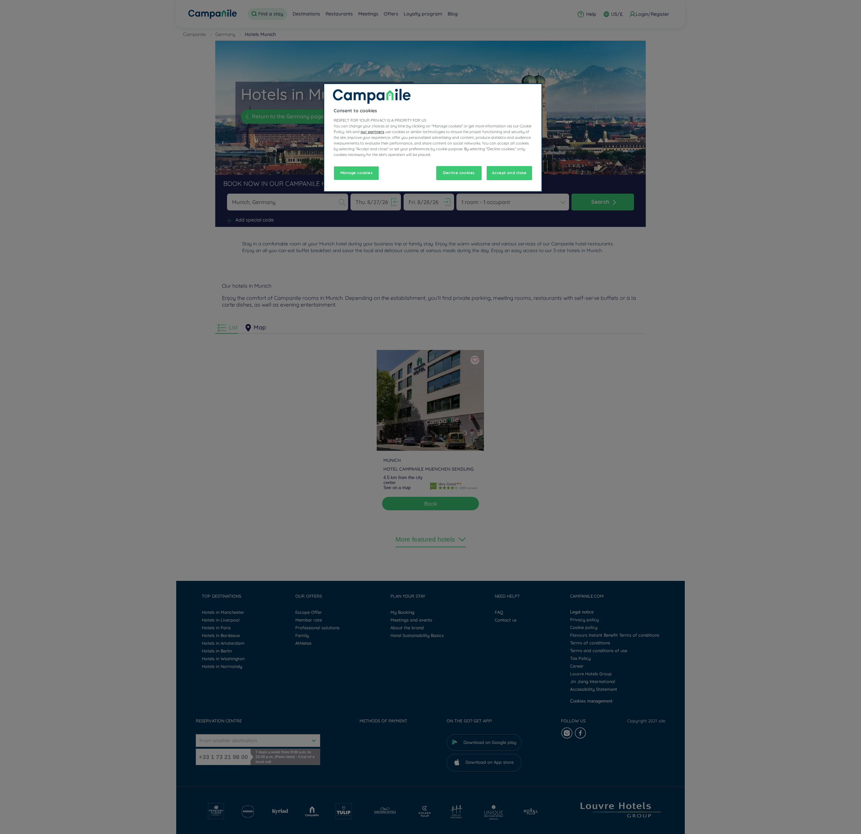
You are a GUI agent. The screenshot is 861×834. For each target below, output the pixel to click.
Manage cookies (356, 172)
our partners (372, 131)
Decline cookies (459, 172)
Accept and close (509, 172)
